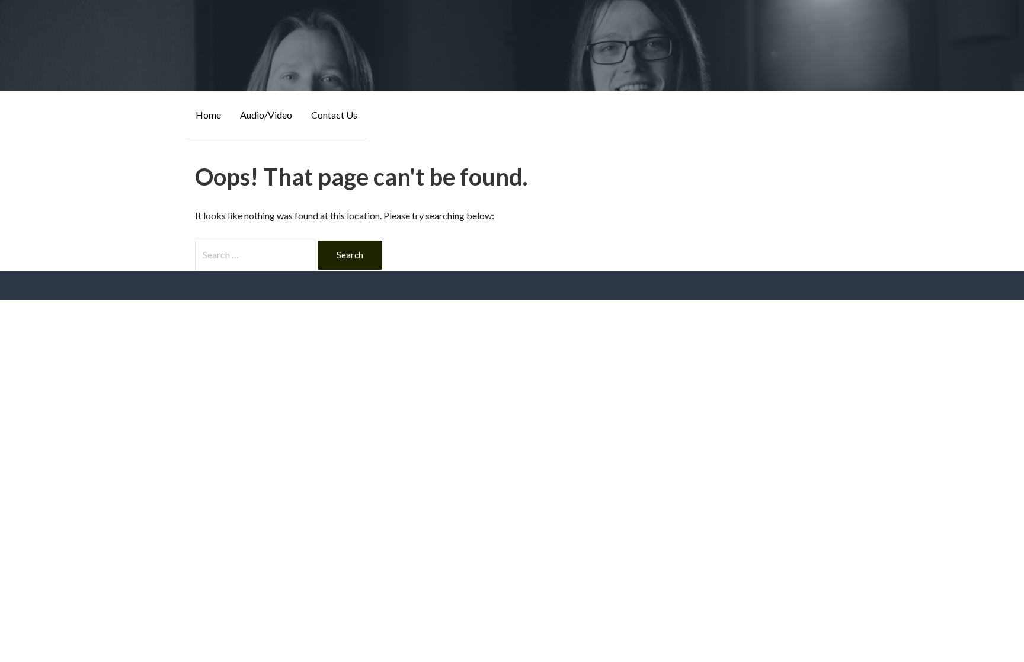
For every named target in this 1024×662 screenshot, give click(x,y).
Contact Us (334, 114)
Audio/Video (266, 114)
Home (208, 114)
